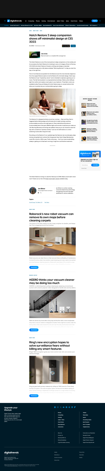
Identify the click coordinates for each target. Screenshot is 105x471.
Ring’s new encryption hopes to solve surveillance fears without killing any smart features (93, 114)
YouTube (63, 407)
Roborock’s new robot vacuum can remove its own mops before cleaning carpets (92, 106)
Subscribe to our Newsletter (89, 433)
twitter (40, 192)
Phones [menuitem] (38, 21)
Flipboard (75, 407)
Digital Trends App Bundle (88, 442)
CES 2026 (44, 54)
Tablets (84, 412)
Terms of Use (56, 460)
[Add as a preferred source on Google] (66, 46)
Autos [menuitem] (67, 21)
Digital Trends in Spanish (88, 440)
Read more (34, 267)
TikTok (66, 407)
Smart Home (61, 422)
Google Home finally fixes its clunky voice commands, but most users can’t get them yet (92, 123)
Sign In (94, 21)
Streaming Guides (87, 420)
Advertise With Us (62, 437)
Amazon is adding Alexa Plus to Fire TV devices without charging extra (92, 131)
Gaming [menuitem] (44, 21)
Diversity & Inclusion (58, 457)
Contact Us (60, 435)
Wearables (85, 415)
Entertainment (61, 424)
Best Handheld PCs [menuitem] (47, 25)
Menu (5, 21)
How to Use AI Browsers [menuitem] (58, 25)
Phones (59, 412)
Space (84, 417)
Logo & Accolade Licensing (64, 442)
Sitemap (80, 457)
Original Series (86, 427)
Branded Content (86, 435)
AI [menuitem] (25, 21)
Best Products (86, 422)
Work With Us (56, 454)
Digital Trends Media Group (12, 465)
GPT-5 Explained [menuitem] (93, 25)
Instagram (58, 407)
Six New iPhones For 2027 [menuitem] (27, 25)
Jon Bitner (32, 45)
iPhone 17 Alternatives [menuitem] (70, 25)
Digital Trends (11, 23)
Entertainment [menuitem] (51, 21)
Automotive (60, 427)
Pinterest (69, 407)
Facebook (55, 407)
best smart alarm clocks (52, 178)
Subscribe (95, 165)
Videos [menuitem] (81, 21)
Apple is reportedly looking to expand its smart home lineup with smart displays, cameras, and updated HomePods (92, 140)
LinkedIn (72, 407)
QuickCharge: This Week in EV (35, 202)
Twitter (60, 407)
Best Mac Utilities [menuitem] (38, 25)
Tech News (46, 202)
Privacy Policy (84, 168)
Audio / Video (61, 420)
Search (100, 21)
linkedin (38, 192)
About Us (60, 433)
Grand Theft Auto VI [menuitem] (14, 25)
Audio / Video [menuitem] (60, 21)
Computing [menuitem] (31, 21)
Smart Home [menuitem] (74, 21)
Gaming (60, 417)
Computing (60, 415)
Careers (55, 452)
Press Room (81, 454)
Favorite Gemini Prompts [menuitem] (82, 25)
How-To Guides (86, 424)
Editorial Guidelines (62, 440)
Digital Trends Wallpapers (88, 437)
